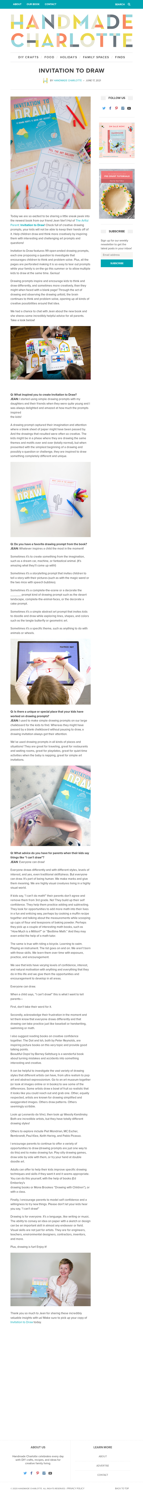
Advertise (102, 1465)
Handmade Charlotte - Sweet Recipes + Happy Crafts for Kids (71, 30)
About (17, 4)
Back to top (122, 1488)
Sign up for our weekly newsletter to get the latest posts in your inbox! (116, 244)
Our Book (33, 4)
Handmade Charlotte (68, 80)
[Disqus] (50, 1386)
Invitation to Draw (32, 225)
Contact (50, 4)
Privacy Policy (75, 1488)
